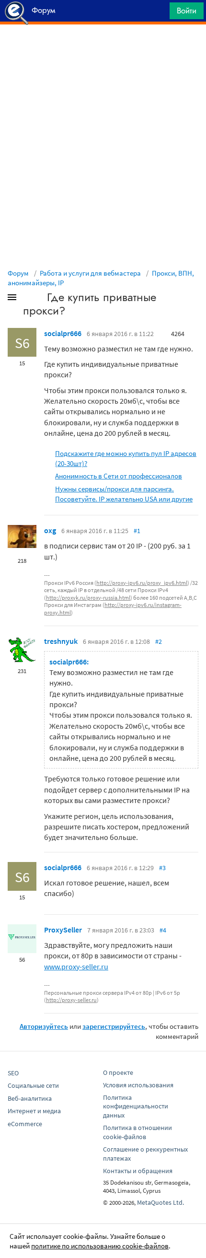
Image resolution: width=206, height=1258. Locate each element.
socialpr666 (62, 333)
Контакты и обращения (137, 1170)
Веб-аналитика (30, 1098)
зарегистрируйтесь (113, 1026)
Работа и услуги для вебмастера (90, 273)
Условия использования (138, 1085)
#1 (137, 530)
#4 (163, 930)
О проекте (118, 1072)
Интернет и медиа (34, 1111)
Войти (186, 10)
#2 (158, 641)
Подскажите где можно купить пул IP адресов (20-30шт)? (125, 458)
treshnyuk (61, 641)
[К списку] (28, 299)
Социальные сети (33, 1085)
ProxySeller (63, 929)
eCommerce (25, 1123)
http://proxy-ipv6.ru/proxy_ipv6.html (141, 582)
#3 (162, 867)
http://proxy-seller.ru (71, 999)
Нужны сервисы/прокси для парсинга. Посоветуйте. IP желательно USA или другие (124, 493)
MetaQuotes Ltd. (160, 1202)
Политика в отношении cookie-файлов (137, 1132)
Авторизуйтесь (44, 1026)
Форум (18, 273)
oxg (50, 530)
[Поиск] (159, 13)
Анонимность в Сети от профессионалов (118, 475)
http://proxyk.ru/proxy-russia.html (88, 597)
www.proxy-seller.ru (76, 966)
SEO (13, 1073)
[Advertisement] (103, 48)
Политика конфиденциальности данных (135, 1106)
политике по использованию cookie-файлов (100, 1245)
